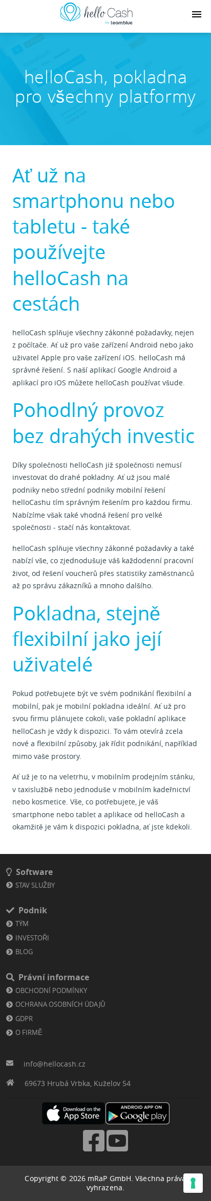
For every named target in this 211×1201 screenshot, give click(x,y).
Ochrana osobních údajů (60, 1004)
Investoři (32, 937)
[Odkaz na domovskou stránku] (96, 25)
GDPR (24, 1018)
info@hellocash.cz (55, 1064)
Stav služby (35, 885)
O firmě (29, 1032)
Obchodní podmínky (51, 990)
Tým (22, 923)
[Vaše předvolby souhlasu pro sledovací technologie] (193, 1183)
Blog (24, 951)
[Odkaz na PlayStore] (138, 1113)
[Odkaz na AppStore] (73, 1113)
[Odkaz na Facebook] (93, 1150)
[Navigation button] (196, 14)
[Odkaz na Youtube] (117, 1150)
